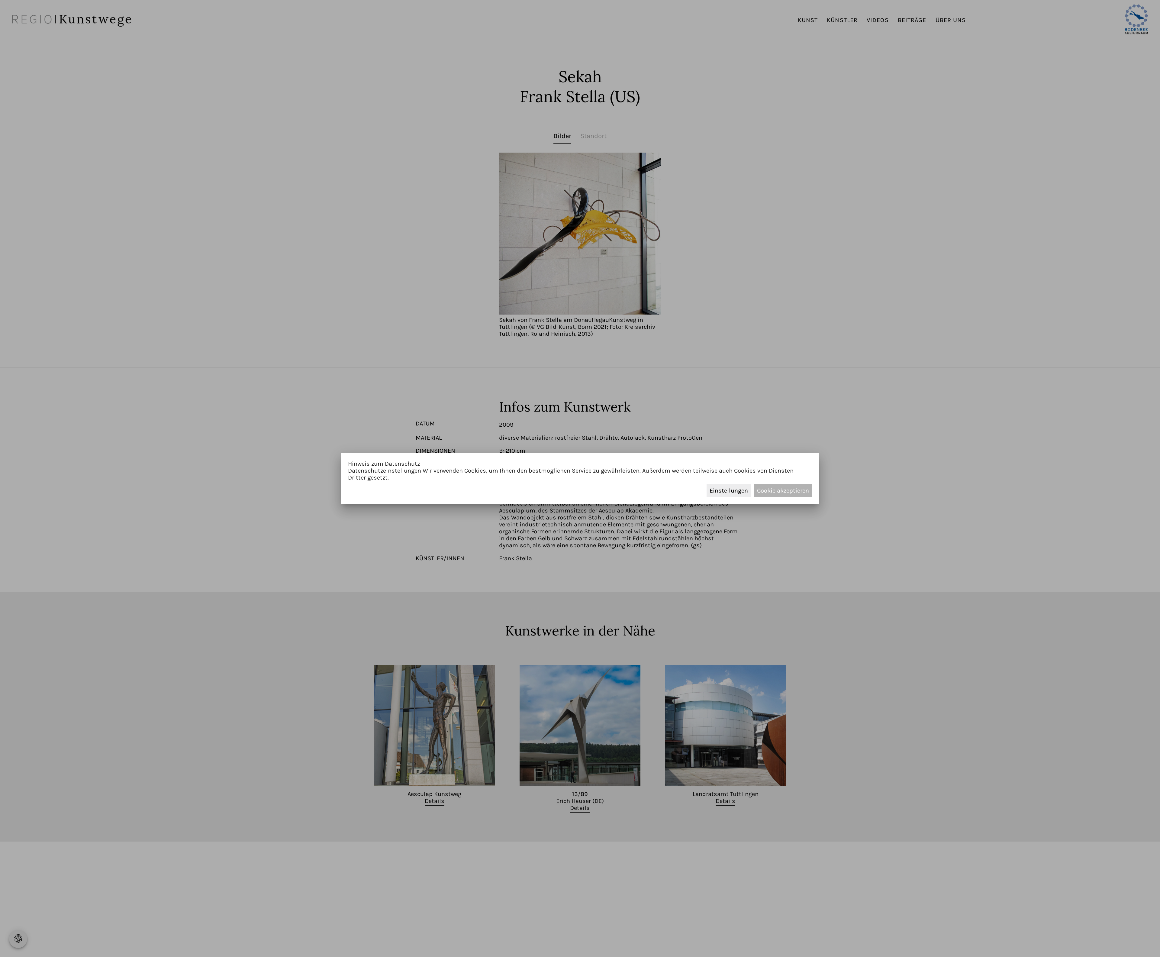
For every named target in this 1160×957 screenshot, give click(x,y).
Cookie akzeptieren (783, 490)
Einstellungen (729, 490)
